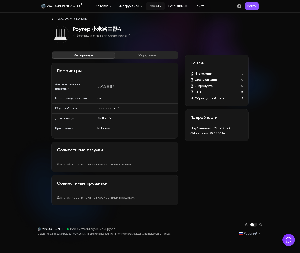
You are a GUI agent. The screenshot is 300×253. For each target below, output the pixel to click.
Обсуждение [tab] (146, 55)
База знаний (177, 6)
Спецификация (206, 79)
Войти (252, 6)
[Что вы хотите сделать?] (288, 240)
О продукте (204, 86)
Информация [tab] (83, 55)
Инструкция (203, 73)
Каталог (102, 6)
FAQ (198, 92)
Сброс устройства (209, 98)
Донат (199, 6)
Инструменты (129, 6)
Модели (155, 6)
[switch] (253, 225)
